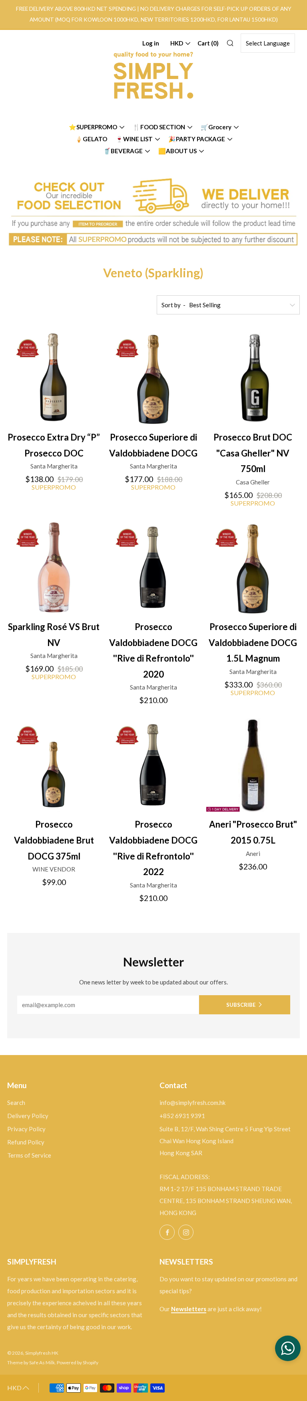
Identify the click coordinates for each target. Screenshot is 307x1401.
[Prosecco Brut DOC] (253, 378)
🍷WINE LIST (134, 138)
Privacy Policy (26, 1128)
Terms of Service (29, 1155)
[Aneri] (253, 765)
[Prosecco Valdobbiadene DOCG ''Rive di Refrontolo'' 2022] (153, 765)
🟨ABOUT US (177, 150)
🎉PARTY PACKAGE (196, 138)
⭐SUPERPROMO (93, 126)
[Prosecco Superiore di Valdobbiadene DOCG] (153, 378)
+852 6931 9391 (182, 1115)
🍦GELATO (91, 138)
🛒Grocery (216, 126)
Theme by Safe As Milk (31, 1362)
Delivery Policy (27, 1115)
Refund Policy (25, 1142)
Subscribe (240, 1005)
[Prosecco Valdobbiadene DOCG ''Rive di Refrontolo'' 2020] (153, 567)
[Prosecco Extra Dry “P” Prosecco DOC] (54, 378)
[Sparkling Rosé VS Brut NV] (54, 567)
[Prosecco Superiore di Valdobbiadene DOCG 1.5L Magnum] (253, 567)
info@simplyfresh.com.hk (192, 1102)
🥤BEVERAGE (123, 150)
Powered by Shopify (77, 1362)
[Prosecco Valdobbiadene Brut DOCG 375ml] (54, 765)
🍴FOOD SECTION (159, 126)
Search (16, 1102)
